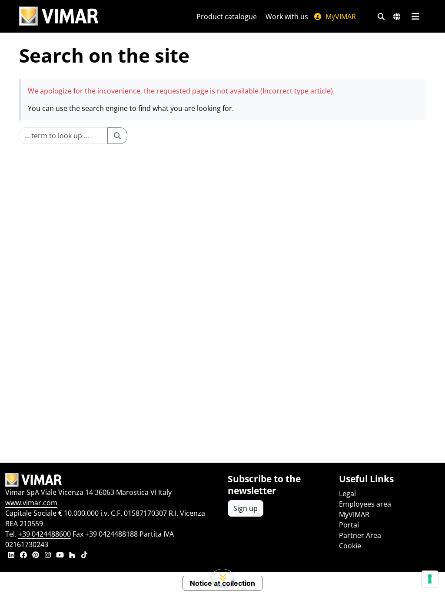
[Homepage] (111, 480)
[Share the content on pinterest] (35, 555)
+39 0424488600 (44, 534)
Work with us (287, 16)
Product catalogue (226, 16)
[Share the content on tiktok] (84, 555)
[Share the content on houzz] (72, 555)
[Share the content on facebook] (23, 555)
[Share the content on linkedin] (11, 555)
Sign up (245, 508)
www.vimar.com (31, 502)
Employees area (365, 504)
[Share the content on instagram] (47, 555)
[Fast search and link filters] (381, 16)
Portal (349, 525)
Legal (347, 493)
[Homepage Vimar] (58, 16)
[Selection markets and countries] (396, 16)
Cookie (350, 546)
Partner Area (360, 535)
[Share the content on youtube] (60, 555)
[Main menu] (415, 16)
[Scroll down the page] (223, 577)
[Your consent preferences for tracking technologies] (430, 579)
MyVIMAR (340, 16)
